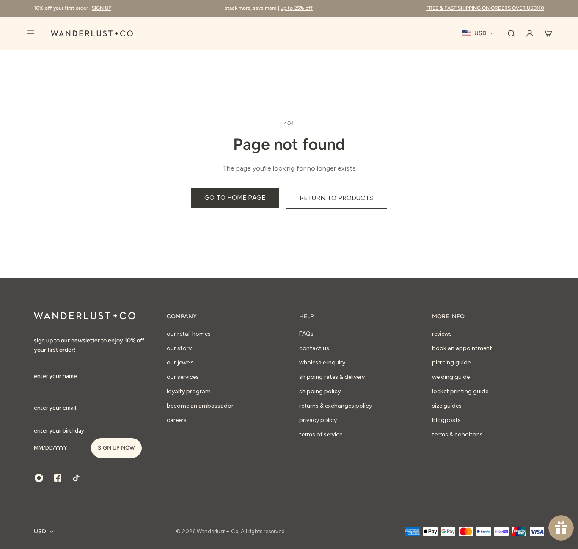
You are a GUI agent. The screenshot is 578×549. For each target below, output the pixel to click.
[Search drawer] (511, 33)
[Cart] (548, 33)
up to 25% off (297, 8)
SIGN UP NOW (116, 447)
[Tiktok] (76, 478)
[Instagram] (39, 478)
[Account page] (529, 33)
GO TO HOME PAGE (234, 197)
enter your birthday (59, 430)
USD (40, 531)
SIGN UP (101, 8)
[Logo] (92, 33)
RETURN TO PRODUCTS (336, 198)
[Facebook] (57, 478)
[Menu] (30, 33)
